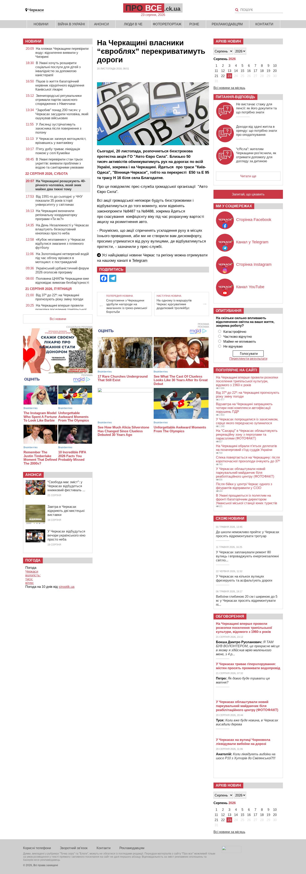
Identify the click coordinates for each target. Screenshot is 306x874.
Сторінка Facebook (253, 219)
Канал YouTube (250, 287)
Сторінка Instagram (254, 264)
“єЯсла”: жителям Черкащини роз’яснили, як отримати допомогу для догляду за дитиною (256, 155)
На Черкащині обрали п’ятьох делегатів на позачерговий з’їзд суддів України (246, 448)
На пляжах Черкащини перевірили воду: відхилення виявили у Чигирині (61, 52)
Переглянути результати (248, 358)
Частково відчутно (237, 336)
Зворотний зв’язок (74, 848)
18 (262, 71)
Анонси (101, 24)
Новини (41, 24)
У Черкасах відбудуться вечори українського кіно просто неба (66, 535)
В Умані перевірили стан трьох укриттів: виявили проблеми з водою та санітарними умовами (59, 163)
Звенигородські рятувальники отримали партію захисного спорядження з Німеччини (58, 100)
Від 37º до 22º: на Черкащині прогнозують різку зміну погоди (59, 297)
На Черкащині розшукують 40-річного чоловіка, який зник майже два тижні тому (60, 185)
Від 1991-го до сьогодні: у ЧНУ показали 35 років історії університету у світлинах (59, 200)
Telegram (139, 260)
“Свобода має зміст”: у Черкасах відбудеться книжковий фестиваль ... (66, 486)
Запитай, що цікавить (248, 194)
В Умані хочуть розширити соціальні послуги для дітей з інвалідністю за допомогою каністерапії (58, 69)
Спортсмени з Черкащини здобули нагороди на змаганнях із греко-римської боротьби (126, 306)
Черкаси (36, 10)
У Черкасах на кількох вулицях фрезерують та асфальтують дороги (244, 578)
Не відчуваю (233, 346)
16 (249, 71)
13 (229, 71)
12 (223, 71)
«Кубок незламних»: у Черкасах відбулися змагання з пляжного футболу (60, 243)
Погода (33, 560)
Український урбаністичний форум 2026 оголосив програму (62, 270)
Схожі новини (230, 518)
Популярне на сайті (236, 370)
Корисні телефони (37, 848)
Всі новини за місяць (229, 88)
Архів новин (228, 41)
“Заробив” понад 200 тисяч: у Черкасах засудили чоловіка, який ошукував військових (61, 114)
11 (216, 71)
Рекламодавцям (227, 24)
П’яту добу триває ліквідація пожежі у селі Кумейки (57, 151)
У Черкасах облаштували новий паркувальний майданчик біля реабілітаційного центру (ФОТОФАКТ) (245, 472)
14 (236, 71)
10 (275, 65)
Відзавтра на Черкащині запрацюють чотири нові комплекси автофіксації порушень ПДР (244, 407)
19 (268, 71)
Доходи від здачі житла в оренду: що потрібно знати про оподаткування (256, 130)
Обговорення (230, 616)
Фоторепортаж (167, 24)
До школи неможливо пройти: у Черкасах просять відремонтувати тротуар (247, 534)
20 (275, 71)
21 (216, 76)
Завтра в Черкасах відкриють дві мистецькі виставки (65, 511)
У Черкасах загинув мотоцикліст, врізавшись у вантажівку (60, 141)
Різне (194, 24)
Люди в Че (133, 24)
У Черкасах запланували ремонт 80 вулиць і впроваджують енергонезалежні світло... (247, 556)
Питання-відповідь (235, 97)
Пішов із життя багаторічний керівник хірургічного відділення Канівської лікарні (59, 85)
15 (242, 71)
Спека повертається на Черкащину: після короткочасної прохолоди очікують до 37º (248, 459)
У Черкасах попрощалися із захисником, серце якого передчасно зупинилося (247, 421)
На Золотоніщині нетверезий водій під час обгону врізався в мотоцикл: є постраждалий (62, 258)
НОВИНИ (33, 41)
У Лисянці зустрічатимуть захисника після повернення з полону (58, 128)
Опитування (228, 311)
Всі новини (58, 319)
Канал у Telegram (252, 242)
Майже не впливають (239, 341)
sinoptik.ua (66, 586)
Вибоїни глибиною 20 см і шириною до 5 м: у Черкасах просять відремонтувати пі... (246, 600)
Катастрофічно (234, 331)
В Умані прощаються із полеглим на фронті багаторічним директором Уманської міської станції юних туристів (246, 499)
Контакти (264, 24)
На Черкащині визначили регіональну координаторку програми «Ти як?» (56, 215)
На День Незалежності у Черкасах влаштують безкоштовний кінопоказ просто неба (62, 229)
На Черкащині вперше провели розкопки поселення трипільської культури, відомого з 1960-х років (60, 309)
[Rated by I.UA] (231, 852)
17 (255, 71)
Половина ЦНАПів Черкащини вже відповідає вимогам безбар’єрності (62, 280)
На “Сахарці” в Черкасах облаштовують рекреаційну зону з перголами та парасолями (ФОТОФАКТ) (247, 434)
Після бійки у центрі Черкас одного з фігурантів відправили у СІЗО (244, 486)
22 (223, 76)
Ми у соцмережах (234, 206)
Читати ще (248, 176)
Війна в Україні (71, 24)
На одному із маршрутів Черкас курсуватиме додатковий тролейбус (174, 304)
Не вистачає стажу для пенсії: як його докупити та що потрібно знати (256, 108)
